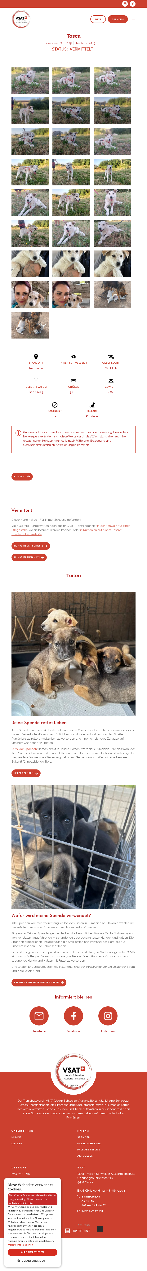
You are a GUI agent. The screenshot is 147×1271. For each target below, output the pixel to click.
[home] (21, 19)
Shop (98, 19)
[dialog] (32, 1222)
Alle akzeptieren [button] (32, 1252)
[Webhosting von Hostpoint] (78, 1228)
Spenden (118, 19)
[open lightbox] (30, 80)
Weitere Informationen (20, 1244)
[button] (133, 19)
